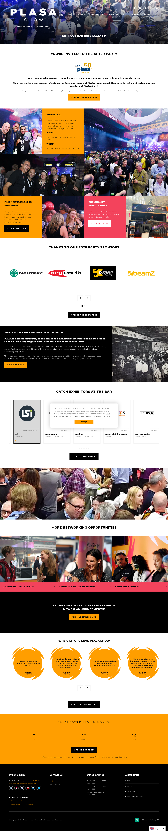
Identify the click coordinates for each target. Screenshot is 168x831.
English (157, 829)
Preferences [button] (105, 416)
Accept (84, 422)
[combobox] (157, 828)
